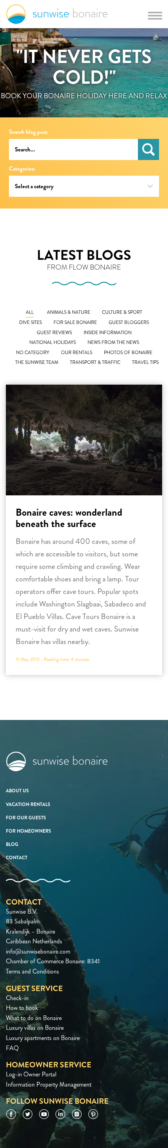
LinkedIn (60, 1114)
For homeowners (28, 831)
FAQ (12, 1048)
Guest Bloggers (129, 322)
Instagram (76, 1114)
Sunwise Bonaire (57, 14)
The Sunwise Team (36, 362)
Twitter (27, 1114)
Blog (12, 844)
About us (17, 790)
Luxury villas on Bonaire (35, 1027)
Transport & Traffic (95, 362)
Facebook (11, 1114)
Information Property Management (48, 1084)
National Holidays (52, 342)
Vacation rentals (28, 804)
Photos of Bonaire (128, 352)
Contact (16, 857)
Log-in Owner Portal (31, 1074)
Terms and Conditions (32, 971)
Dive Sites (30, 322)
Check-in (17, 997)
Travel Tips (145, 362)
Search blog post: (28, 132)
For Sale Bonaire (75, 322)
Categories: (22, 169)
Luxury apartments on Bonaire (43, 1037)
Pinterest (93, 1114)
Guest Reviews (54, 332)
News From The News (113, 342)
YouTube (44, 1114)
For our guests (26, 817)
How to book (22, 1007)
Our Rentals (76, 352)
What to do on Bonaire (34, 1017)
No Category (32, 352)
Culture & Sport (122, 312)
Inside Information (108, 332)
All (30, 312)
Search (148, 149)
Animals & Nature (68, 312)
